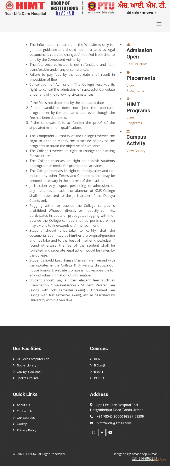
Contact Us (25, 411)
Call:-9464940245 (144, 458)
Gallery (22, 424)
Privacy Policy (26, 430)
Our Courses (26, 417)
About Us (23, 405)
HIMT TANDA (26, 454)
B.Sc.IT (98, 371)
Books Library (26, 365)
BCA (97, 359)
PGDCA (99, 378)
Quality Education (29, 371)
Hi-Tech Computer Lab (33, 359)
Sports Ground (27, 378)
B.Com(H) (101, 365)
